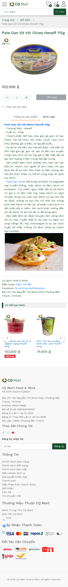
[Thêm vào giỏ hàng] (25, 335)
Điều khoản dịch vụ (13, 473)
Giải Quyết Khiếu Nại (14, 476)
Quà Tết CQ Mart (12, 513)
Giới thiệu (8, 488)
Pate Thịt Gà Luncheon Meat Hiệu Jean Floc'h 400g (18, 344)
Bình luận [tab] (49, 116)
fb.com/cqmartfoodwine (29, 288)
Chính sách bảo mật (14, 469)
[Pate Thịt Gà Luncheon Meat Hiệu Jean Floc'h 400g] (19, 325)
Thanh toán (9, 480)
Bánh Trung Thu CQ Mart (17, 510)
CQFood (6, 517)
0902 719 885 (23, 284)
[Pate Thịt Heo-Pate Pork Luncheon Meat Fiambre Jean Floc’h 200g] (51, 325)
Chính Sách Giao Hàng (15, 461)
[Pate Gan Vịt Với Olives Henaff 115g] (34, 58)
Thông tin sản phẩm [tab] (25, 116)
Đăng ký (59, 446)
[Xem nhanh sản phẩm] (19, 335)
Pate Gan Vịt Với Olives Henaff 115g (27, 124)
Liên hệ (6, 492)
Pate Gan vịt (13, 181)
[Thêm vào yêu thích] (14, 335)
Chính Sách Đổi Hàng (15, 465)
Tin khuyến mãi (11, 495)
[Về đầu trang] (59, 567)
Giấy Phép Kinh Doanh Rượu (19, 484)
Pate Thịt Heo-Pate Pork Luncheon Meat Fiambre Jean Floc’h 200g (51, 344)
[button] (61, 338)
